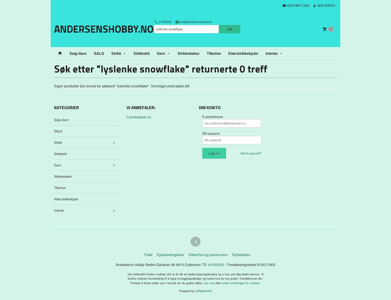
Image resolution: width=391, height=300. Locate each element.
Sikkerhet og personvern (208, 254)
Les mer (209, 283)
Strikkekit (142, 53)
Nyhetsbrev (241, 254)
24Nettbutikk (204, 291)
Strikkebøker (189, 53)
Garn (161, 53)
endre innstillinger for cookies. (241, 283)
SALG (99, 53)
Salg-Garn (78, 53)
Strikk (116, 53)
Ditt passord (210, 133)
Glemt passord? (250, 153)
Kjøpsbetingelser (170, 254)
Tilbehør (214, 53)
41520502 (165, 22)
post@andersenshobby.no (195, 22)
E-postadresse (212, 116)
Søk (229, 29)
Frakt (148, 254)
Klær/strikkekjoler (243, 53)
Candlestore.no (138, 117)
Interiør (272, 53)
